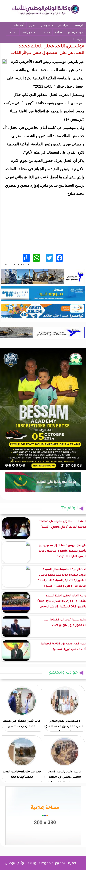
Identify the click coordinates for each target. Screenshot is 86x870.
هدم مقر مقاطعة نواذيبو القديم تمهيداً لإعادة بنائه (22, 775)
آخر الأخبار (64, 25)
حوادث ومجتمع (75, 32)
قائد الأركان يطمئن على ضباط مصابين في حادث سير (21, 724)
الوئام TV (69, 508)
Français (78, 39)
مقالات (58, 32)
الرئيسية (79, 25)
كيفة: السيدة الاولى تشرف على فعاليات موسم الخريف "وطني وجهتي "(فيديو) (62, 524)
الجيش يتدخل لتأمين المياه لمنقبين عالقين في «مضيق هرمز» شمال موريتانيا (64, 777)
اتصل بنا (13, 32)
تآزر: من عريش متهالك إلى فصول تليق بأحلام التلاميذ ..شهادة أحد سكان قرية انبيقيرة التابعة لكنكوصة (62, 551)
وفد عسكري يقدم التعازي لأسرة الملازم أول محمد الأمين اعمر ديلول (64, 726)
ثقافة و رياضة (29, 32)
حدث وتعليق (47, 25)
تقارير (32, 25)
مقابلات (46, 32)
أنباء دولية (19, 25)
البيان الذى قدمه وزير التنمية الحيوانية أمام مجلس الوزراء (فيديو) (63, 647)
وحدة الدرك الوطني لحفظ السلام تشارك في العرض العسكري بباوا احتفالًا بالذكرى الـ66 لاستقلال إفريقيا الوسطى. (61, 601)
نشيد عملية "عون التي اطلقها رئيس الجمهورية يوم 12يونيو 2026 (64, 623)
